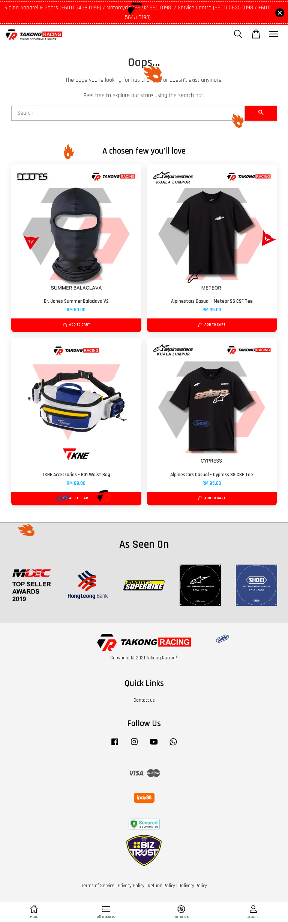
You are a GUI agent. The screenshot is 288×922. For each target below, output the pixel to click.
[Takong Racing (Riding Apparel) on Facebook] (115, 746)
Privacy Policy (131, 886)
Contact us (144, 700)
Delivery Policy (192, 886)
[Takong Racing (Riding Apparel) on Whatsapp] (173, 746)
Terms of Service (97, 886)
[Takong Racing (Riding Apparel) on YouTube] (153, 746)
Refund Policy (161, 886)
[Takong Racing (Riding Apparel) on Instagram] (134, 746)
